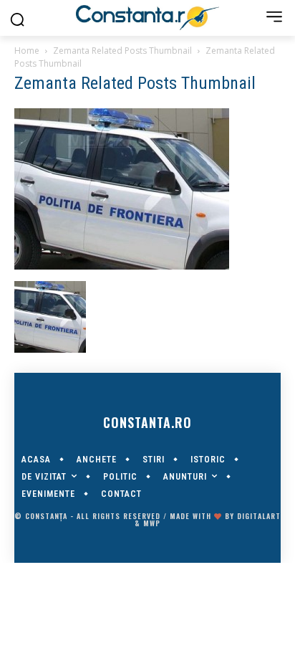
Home (26, 50)
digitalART (259, 515)
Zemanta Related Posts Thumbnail (122, 50)
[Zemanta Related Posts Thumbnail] (121, 266)
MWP (151, 523)
